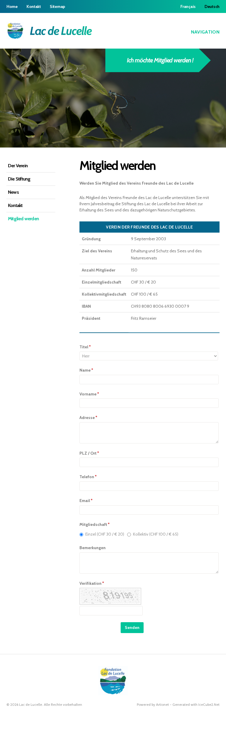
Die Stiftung (19, 179)
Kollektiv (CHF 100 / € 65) (155, 534)
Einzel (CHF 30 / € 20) (104, 534)
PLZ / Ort (89, 453)
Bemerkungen (92, 547)
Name (86, 370)
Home (12, 6)
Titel (85, 347)
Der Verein (18, 165)
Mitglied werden (23, 218)
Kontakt (33, 6)
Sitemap (57, 6)
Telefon (88, 476)
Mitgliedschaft (94, 524)
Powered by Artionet (153, 704)
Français (188, 6)
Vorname (89, 394)
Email (86, 500)
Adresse (88, 417)
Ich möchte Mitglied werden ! (160, 60)
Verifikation (91, 583)
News (13, 192)
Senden (132, 627)
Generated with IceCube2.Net (196, 704)
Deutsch (212, 6)
